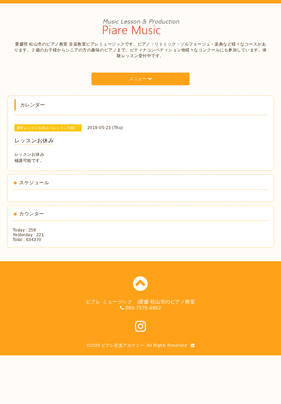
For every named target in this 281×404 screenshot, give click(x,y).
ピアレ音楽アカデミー (122, 345)
